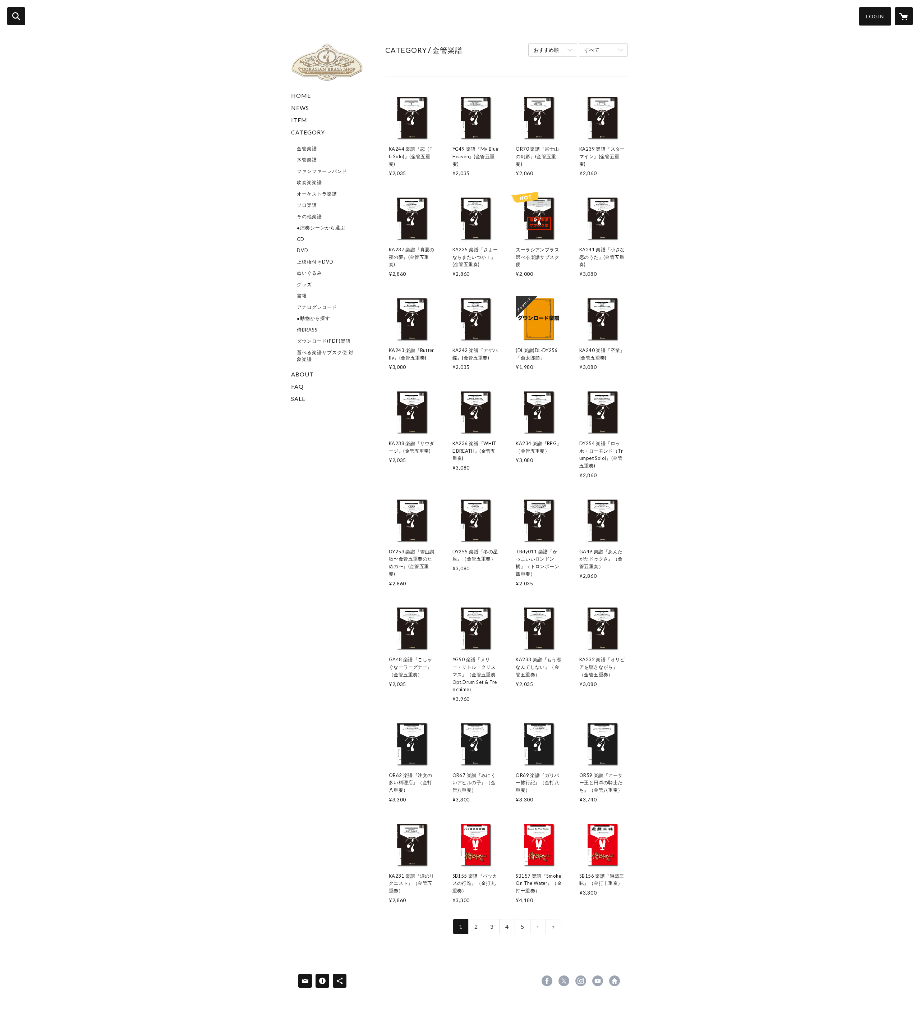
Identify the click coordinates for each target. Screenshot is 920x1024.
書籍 (302, 295)
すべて (591, 50)
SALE (298, 398)
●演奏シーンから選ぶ (321, 227)
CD (300, 239)
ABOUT (302, 374)
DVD (302, 250)
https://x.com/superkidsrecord (563, 980)
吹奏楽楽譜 (309, 182)
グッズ (304, 284)
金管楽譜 (307, 148)
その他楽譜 (309, 216)
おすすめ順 (546, 50)
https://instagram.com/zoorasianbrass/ (580, 980)
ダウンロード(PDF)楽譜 (324, 341)
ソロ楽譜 (307, 205)
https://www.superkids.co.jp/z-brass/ (614, 980)
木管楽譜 (307, 160)
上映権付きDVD (315, 262)
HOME (301, 95)
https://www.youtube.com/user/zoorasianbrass (597, 980)
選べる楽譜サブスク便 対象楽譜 (325, 355)
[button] (875, 16)
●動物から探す (313, 318)
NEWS (300, 107)
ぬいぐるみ (309, 273)
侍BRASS (307, 330)
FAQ (297, 386)
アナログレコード (317, 307)
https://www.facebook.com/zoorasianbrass (547, 980)
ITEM (299, 119)
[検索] (16, 16)
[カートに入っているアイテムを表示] (904, 16)
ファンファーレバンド (322, 171)
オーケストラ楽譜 (317, 194)
